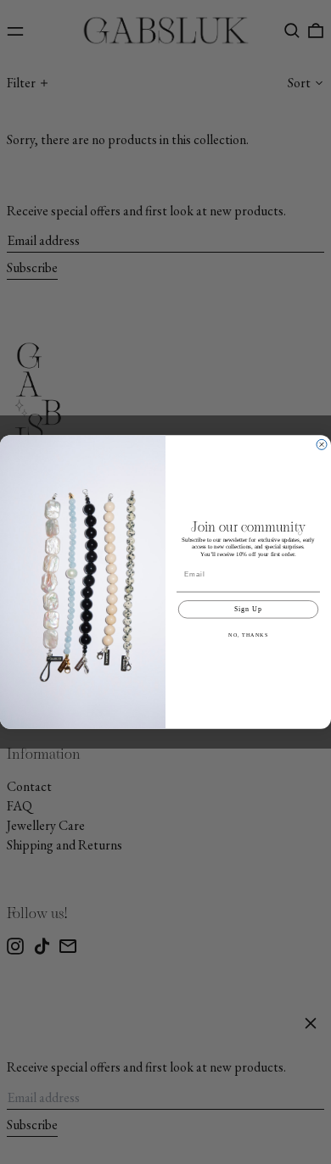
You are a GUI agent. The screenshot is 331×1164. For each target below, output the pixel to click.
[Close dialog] (322, 444)
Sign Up (248, 609)
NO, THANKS (248, 635)
